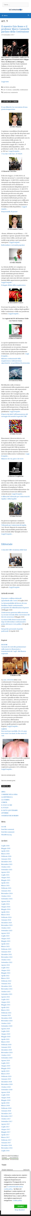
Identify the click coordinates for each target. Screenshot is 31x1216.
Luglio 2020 (5, 1031)
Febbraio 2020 (6, 1044)
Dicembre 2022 (6, 954)
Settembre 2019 (6, 1058)
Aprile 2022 (5, 976)
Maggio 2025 (5, 880)
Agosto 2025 (5, 872)
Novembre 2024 (6, 893)
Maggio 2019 (5, 1068)
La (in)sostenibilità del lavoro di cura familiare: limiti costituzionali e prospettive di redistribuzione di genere (15, 605)
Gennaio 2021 (6, 1015)
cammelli (15, 90)
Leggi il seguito (14, 587)
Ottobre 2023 (6, 928)
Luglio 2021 (5, 999)
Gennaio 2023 (6, 952)
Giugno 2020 (5, 1034)
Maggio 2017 (5, 1132)
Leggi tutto (5, 81)
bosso (10, 90)
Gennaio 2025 (6, 891)
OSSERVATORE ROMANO (10, 815)
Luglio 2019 (5, 1063)
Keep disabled (20, 1210)
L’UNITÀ (4, 802)
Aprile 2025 (5, 883)
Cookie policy (17, 1200)
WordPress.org (6, 835)
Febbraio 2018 (6, 1108)
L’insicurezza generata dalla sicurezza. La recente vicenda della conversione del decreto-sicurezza (15, 615)
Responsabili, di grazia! (9, 211)
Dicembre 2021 (6, 986)
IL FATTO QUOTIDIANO (9, 810)
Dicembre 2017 (6, 1113)
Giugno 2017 (5, 1129)
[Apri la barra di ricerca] (28, 15)
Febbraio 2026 (6, 856)
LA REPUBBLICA (7, 797)
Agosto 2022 (5, 965)
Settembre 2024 (6, 899)
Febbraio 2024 (6, 917)
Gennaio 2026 (6, 859)
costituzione (23, 90)
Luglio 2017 (5, 1127)
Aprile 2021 (5, 1007)
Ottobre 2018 (6, 1087)
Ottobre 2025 (6, 867)
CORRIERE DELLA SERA (9, 794)
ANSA (3, 792)
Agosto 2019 (5, 1060)
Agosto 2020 (5, 1029)
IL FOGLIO (5, 807)
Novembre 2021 (6, 989)
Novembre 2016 (6, 1148)
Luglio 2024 (5, 904)
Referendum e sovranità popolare (13, 245)
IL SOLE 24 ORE (6, 805)
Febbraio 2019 (6, 1076)
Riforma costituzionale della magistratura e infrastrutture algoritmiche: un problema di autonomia (15, 361)
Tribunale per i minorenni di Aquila (13, 525)
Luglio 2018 (5, 1095)
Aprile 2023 (5, 944)
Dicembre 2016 (6, 1145)
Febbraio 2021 (6, 1013)
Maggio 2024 (5, 909)
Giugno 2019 (5, 1066)
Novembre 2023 (6, 925)
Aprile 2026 (5, 851)
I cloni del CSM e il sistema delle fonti (14, 550)
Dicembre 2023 (6, 922)
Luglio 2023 (5, 936)
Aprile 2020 (5, 1039)
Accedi (3, 827)
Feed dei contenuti (7, 829)
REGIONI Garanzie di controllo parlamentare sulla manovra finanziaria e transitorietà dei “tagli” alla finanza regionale (13, 649)
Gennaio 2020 (6, 1047)
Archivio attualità (9, 87)
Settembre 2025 (6, 869)
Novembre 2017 (6, 1116)
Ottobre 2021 (6, 991)
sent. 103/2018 (8, 680)
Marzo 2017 (5, 1137)
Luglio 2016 (5, 1151)
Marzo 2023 (5, 946)
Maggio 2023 (5, 941)
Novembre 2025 (6, 864)
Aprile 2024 (5, 912)
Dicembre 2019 (6, 1050)
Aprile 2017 (5, 1135)
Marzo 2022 (5, 978)
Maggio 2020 (5, 1036)
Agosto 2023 (5, 933)
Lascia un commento (10, 92)
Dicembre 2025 (6, 861)
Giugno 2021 (5, 1002)
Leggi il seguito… (15, 151)
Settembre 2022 (6, 962)
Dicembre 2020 (6, 1018)
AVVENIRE (4, 813)
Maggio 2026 (5, 848)
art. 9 (5, 90)
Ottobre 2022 (6, 960)
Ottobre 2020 (6, 1023)
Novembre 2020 (6, 1021)
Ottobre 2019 (6, 1055)
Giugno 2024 (5, 907)
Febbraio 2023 (6, 949)
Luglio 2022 (5, 968)
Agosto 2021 (5, 997)
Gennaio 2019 (6, 1079)
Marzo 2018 (5, 1105)
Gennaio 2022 (6, 983)
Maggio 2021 (5, 1005)
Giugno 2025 (5, 877)
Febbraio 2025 (6, 888)
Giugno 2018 (5, 1097)
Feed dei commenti (7, 832)
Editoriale (6, 544)
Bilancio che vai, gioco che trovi (12, 459)
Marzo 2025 (5, 885)
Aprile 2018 (5, 1103)
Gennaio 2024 (6, 920)
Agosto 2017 (5, 1124)
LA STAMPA (5, 800)
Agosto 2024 (5, 901)
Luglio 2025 (5, 875)
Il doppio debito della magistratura (13, 285)
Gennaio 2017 (6, 1143)
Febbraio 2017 (6, 1140)
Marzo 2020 (5, 1042)
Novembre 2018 (6, 1084)
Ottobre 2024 (6, 896)
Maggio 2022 (5, 973)
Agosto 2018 (5, 1092)
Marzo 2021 (5, 1010)
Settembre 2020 (6, 1026)
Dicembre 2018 (6, 1082)
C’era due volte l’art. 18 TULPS (11, 154)
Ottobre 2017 (6, 1119)
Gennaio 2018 (6, 1111)
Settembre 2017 (6, 1121)
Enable (21, 1206)
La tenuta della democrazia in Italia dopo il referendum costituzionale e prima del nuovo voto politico (13, 622)
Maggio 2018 (5, 1100)
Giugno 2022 (5, 970)
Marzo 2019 (5, 1074)
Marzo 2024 (5, 914)
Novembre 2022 (6, 957)
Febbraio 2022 (6, 981)
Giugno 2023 (5, 938)
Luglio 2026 (5, 846)
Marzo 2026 (5, 854)
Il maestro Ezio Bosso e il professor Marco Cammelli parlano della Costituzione (15, 29)
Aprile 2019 (5, 1071)
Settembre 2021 (6, 994)
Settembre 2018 (6, 1089)
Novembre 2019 (6, 1052)
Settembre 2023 (6, 930)
